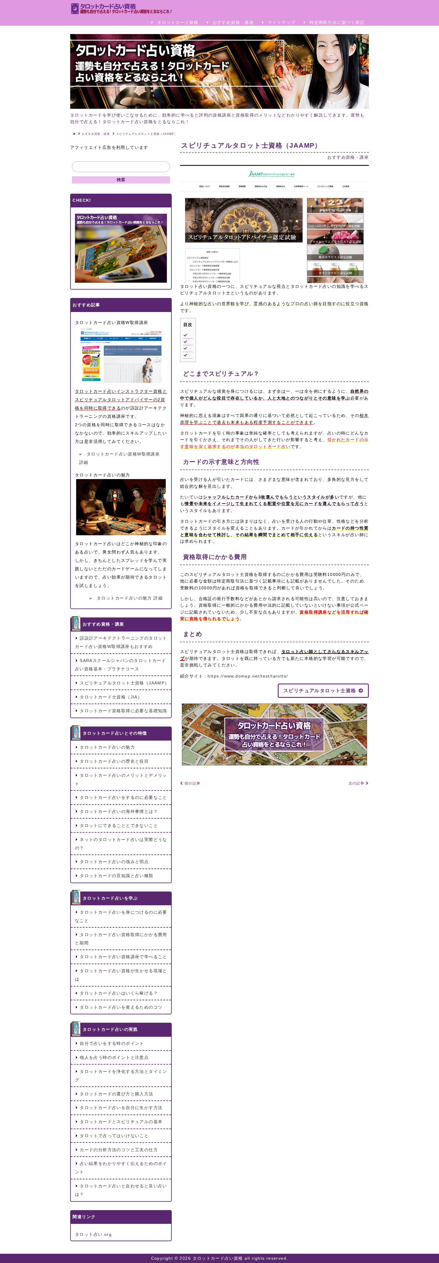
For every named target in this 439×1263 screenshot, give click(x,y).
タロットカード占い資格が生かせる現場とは (121, 974)
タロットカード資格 (177, 22)
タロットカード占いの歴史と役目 (114, 761)
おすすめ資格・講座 (232, 22)
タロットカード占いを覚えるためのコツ (121, 1007)
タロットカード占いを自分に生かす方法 (121, 1107)
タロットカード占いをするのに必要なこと (123, 797)
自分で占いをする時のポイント (112, 1043)
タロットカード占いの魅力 (107, 747)
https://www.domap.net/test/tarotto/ (248, 676)
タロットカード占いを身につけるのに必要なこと (121, 916)
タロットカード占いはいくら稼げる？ (119, 993)
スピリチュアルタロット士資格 (319, 690)
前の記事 (191, 783)
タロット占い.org (93, 1234)
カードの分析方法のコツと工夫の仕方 (119, 1149)
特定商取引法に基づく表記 (336, 22)
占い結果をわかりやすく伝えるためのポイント (121, 1167)
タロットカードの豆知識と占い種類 (116, 875)
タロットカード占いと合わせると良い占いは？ (121, 1190)
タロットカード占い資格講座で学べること (123, 956)
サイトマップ (281, 22)
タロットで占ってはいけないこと (114, 1135)
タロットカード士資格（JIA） (111, 697)
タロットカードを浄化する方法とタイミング (121, 1075)
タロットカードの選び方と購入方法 (116, 1093)
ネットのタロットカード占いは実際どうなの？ (121, 843)
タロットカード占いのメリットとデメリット (121, 779)
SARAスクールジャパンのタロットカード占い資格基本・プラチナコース (120, 664)
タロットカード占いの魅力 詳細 (130, 598)
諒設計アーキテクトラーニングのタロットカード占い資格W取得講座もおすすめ (121, 642)
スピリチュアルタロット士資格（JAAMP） (124, 683)
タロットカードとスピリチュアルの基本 (121, 1121)
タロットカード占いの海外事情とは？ (119, 811)
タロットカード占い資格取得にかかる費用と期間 (121, 938)
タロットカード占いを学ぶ (110, 898)
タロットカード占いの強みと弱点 (114, 861)
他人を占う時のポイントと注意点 (114, 1057)
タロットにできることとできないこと (119, 825)
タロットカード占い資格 (219, 1258)
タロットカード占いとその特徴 (115, 733)
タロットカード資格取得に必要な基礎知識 (123, 710)
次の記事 (357, 783)
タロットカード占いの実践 (110, 1029)
